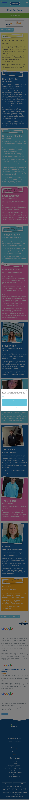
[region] (14, 400)
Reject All (14, 400)
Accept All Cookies (14, 403)
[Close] (26, 390)
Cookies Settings (14, 407)
